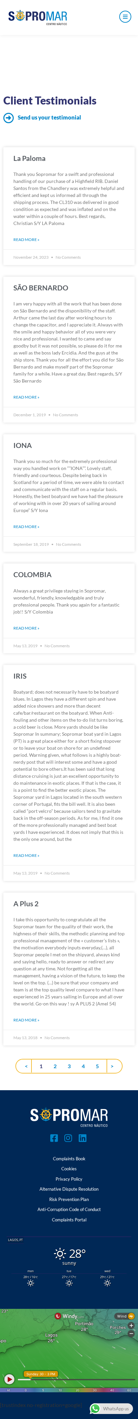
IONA (22, 445)
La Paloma (29, 158)
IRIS (19, 676)
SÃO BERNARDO (40, 287)
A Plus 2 (26, 903)
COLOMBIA (32, 574)
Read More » (26, 239)
